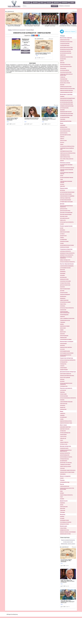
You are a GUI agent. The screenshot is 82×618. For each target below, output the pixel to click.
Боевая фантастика (65, 39)
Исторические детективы (66, 102)
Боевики (62, 96)
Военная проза (63, 127)
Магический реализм (65, 134)
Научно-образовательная (67, 264)
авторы (56, 2)
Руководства (63, 363)
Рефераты (62, 316)
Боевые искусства (64, 530)
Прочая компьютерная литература (65, 355)
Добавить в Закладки (64, 5)
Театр (61, 496)
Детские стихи (63, 216)
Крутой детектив (64, 107)
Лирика (62, 237)
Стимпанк (62, 77)
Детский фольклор (64, 218)
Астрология (63, 390)
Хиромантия (63, 409)
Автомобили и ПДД (64, 482)
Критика (62, 379)
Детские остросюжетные (66, 212)
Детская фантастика (65, 210)
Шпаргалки (63, 331)
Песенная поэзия (64, 241)
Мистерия (62, 508)
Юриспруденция (64, 335)
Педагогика (63, 304)
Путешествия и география (66, 201)
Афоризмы (62, 125)
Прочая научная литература (67, 307)
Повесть (62, 138)
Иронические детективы (66, 100)
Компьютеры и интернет (66, 341)
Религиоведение (64, 314)
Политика (62, 305)
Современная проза (65, 155)
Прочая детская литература (67, 222)
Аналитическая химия (65, 339)
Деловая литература (65, 446)
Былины (62, 516)
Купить (26, 52)
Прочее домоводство (65, 432)
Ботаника (62, 275)
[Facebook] (33, 35)
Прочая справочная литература (67, 360)
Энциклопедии (64, 369)
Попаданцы (63, 68)
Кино (61, 491)
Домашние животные (65, 427)
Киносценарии (64, 506)
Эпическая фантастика (65, 86)
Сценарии (62, 510)
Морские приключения (66, 194)
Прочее (62, 484)
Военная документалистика (67, 375)
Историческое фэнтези (65, 53)
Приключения (64, 188)
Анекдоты (62, 413)
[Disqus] (32, 89)
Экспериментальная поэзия (67, 245)
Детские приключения (65, 214)
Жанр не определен (65, 476)
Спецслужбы (63, 528)
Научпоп (62, 381)
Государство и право (65, 283)
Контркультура (63, 132)
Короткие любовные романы (67, 167)
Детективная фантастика (66, 47)
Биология (62, 269)
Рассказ (62, 142)
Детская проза (26, 48)
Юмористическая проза (66, 421)
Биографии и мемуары (65, 373)
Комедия (62, 415)
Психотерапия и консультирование (64, 312)
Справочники (63, 367)
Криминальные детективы (66, 105)
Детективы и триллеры (66, 94)
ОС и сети (62, 349)
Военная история (64, 279)
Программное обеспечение (66, 353)
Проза (61, 123)
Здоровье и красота (64, 428)
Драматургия (63, 235)
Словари (62, 365)
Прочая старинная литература (67, 261)
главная (27, 2)
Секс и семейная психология (67, 318)
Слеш (61, 179)
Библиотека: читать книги (68, 543)
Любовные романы (65, 162)
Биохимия (62, 273)
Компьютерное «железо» (66, 347)
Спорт (61, 440)
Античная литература (65, 251)
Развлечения (63, 434)
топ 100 (48, 2)
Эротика (62, 184)
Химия (61, 329)
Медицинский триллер (66, 111)
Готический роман (64, 45)
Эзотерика (62, 405)
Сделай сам (63, 438)
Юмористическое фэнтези (66, 90)
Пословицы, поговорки (65, 522)
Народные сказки (64, 520)
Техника (62, 480)
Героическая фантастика (66, 41)
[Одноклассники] (35, 35)
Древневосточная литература (67, 253)
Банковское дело (64, 448)
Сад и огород (63, 436)
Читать (25, 50)
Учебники (62, 322)
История (62, 290)
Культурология (63, 292)
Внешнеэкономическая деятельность (65, 451)
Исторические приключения (67, 192)
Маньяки (62, 109)
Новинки (65, 2)
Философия (63, 328)
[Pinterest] (37, 35)
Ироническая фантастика (66, 49)
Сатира (62, 419)
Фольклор (62, 514)
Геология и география (65, 281)
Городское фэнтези (64, 43)
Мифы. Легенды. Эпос (65, 259)
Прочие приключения (65, 199)
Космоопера (63, 58)
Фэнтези (62, 84)
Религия (62, 399)
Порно (61, 175)
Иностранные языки (65, 288)
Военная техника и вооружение (68, 531)
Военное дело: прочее (65, 533)
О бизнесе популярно (65, 464)
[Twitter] (38, 35)
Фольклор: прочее (64, 524)
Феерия (62, 160)
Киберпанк (63, 55)
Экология (62, 333)
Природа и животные (65, 197)
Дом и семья (63, 425)
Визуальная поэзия (65, 231)
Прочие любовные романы (66, 177)
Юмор (61, 411)
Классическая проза (65, 131)
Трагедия (62, 512)
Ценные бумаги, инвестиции (67, 472)
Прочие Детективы (64, 117)
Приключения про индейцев (67, 196)
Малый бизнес (63, 460)
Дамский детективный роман (67, 98)
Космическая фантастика (66, 56)
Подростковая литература (66, 495)
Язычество (62, 407)
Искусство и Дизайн (65, 377)
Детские (62, 203)
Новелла (62, 136)
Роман (61, 144)
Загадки (62, 518)
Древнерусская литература (66, 255)
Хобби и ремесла (64, 442)
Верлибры (62, 230)
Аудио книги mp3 (68, 542)
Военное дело (63, 526)
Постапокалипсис (64, 70)
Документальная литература (68, 371)
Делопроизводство (64, 455)
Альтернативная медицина (67, 265)
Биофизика (63, 271)
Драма (61, 504)
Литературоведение (65, 294)
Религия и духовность (66, 388)
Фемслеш (62, 186)
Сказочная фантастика (65, 72)
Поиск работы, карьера (65, 466)
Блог (42, 2)
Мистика (62, 62)
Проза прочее (63, 140)
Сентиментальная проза (66, 151)
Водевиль (62, 502)
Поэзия (62, 243)
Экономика (63, 474)
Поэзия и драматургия (66, 226)
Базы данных (63, 343)
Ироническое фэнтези (65, 51)
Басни (61, 228)
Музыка (62, 493)
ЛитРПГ (62, 60)
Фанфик (62, 498)
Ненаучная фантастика (66, 66)
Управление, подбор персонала (67, 470)
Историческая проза (65, 129)
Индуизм (62, 392)
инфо (72, 2)
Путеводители (63, 362)
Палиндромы (63, 239)
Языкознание (63, 337)
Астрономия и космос (65, 267)
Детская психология (65, 285)
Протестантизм (64, 396)
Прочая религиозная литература (68, 397)
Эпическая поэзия (64, 247)
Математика (63, 296)
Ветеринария (63, 277)
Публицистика (64, 386)
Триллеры (62, 119)
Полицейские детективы (66, 115)
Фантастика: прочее (65, 82)
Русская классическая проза (67, 146)
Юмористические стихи (66, 422)
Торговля (62, 468)
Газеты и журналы (64, 486)
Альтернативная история (66, 92)
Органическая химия (65, 302)
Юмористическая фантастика (67, 88)
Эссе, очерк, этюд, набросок (66, 158)
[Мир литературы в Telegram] (68, 33)
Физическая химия (65, 326)
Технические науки (65, 320)
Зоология (62, 286)
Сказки (62, 224)
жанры (35, 2)
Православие (63, 394)
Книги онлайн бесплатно (68, 540)
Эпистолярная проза (65, 156)
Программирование (65, 351)
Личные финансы (64, 458)
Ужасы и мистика (64, 80)
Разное (62, 478)
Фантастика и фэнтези (66, 37)
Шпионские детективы (65, 121)
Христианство (63, 403)
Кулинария (63, 430)
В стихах (62, 233)
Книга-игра (63, 220)
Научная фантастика (65, 64)
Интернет (62, 345)
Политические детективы (66, 113)
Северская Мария (25, 45)
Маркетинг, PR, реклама (66, 462)
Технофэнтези (63, 79)
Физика (62, 324)
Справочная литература (66, 358)
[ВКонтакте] (32, 35)
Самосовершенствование (66, 401)
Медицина (62, 298)
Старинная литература (66, 249)
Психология (63, 309)
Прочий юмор (63, 417)
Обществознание (64, 300)
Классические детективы (66, 104)
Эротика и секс (63, 444)
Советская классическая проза (67, 153)
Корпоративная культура (66, 456)
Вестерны (62, 190)
